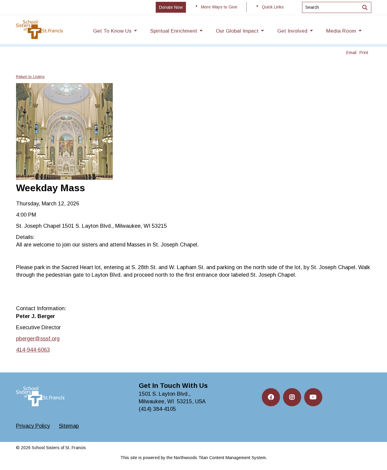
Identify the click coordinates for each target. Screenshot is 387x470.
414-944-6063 (33, 350)
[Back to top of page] (374, 456)
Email (351, 52)
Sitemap (69, 426)
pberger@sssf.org (38, 339)
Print (363, 52)
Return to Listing (30, 76)
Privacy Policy (33, 426)
